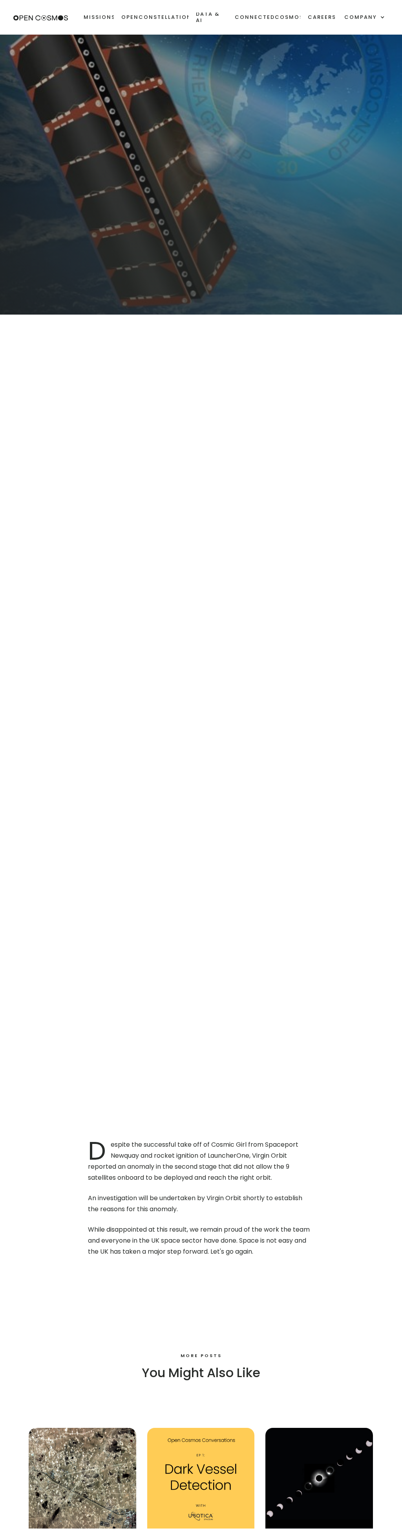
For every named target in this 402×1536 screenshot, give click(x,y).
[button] (364, 17)
